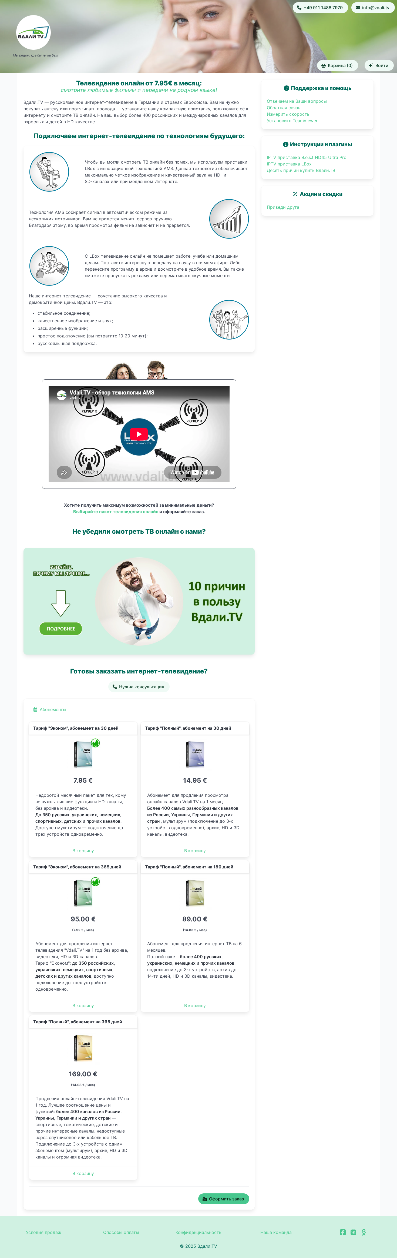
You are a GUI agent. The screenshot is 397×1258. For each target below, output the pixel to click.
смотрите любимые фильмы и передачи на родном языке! (139, 90)
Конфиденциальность (198, 1232)
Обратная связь (283, 107)
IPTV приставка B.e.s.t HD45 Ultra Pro (306, 157)
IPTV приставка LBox (289, 164)
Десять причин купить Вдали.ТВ (301, 170)
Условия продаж (43, 1232)
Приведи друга (283, 207)
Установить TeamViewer (292, 120)
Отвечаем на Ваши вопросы (297, 101)
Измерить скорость (288, 114)
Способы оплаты (121, 1232)
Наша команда (276, 1232)
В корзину (83, 850)
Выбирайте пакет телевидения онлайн (115, 511)
